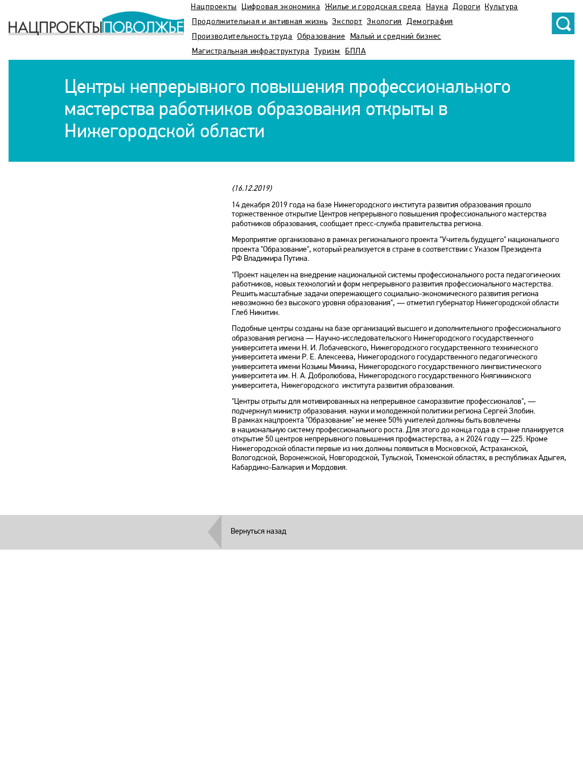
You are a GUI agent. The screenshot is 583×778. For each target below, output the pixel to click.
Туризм (327, 51)
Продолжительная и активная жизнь (259, 22)
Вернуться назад (258, 531)
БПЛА (355, 51)
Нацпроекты (214, 7)
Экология (384, 22)
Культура (501, 7)
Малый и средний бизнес (395, 36)
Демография (430, 22)
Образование (321, 36)
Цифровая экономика (281, 7)
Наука (437, 7)
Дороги (466, 7)
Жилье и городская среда (373, 7)
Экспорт (347, 22)
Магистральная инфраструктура (251, 51)
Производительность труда (242, 36)
